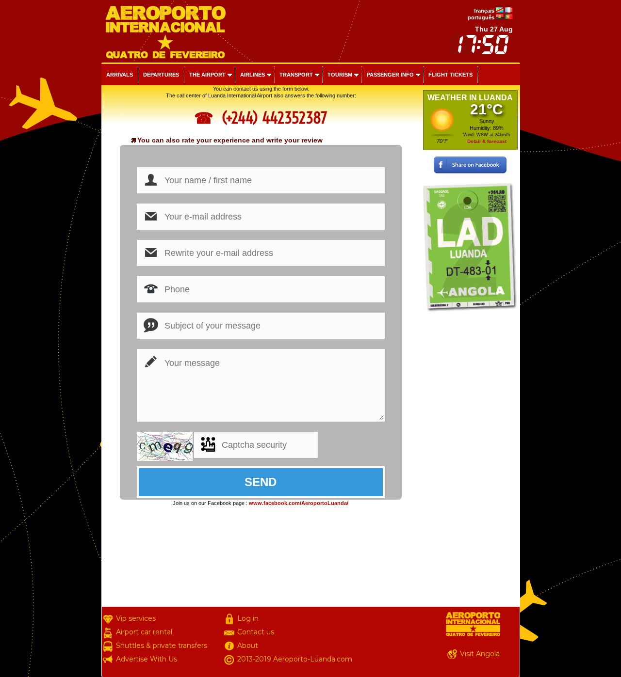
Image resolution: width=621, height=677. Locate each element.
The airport (207, 75)
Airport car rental (144, 632)
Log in (248, 618)
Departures (161, 75)
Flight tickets (450, 75)
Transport (296, 75)
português (481, 17)
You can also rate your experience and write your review (230, 140)
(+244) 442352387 (272, 117)
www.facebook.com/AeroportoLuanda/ (298, 503)
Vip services (136, 618)
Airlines (252, 75)
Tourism (339, 75)
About (247, 645)
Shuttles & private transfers (161, 645)
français (484, 11)
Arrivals (119, 75)
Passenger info (390, 75)
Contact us (255, 632)
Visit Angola (480, 653)
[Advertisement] (470, 461)
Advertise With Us (146, 659)
